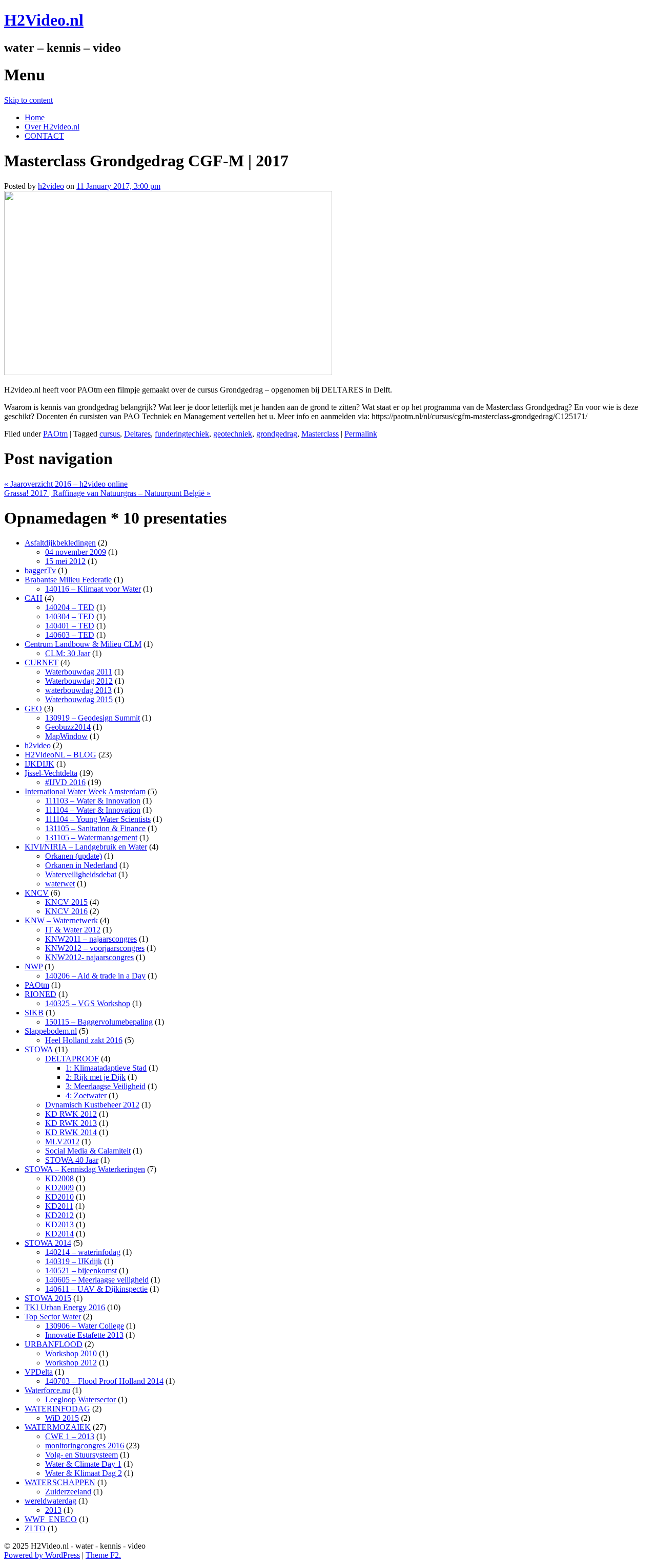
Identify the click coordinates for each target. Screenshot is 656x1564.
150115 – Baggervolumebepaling (99, 1021)
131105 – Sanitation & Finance (95, 828)
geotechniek (232, 433)
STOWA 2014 (48, 1243)
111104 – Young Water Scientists (98, 819)
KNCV (37, 892)
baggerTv (40, 570)
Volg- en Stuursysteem (81, 1454)
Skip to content (28, 100)
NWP (34, 966)
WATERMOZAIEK (58, 1427)
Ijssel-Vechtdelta (51, 773)
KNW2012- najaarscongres (89, 957)
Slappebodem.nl (51, 1031)
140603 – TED (69, 635)
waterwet (60, 883)
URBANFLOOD (54, 1344)
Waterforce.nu (47, 1390)
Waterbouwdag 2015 (79, 699)
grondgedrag (276, 433)
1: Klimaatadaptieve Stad (106, 1067)
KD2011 (59, 1206)
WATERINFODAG (57, 1408)
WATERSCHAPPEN (60, 1482)
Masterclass (320, 433)
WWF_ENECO (51, 1519)
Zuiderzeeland (68, 1491)
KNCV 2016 (66, 911)
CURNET (41, 662)
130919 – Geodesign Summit (92, 717)
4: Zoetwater (86, 1095)
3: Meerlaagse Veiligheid (106, 1086)
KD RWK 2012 (71, 1114)
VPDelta (39, 1371)
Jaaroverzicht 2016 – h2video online (66, 484)
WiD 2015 (62, 1418)
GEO (33, 708)
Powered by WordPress (42, 1555)
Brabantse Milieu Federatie (68, 579)
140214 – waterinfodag (82, 1252)
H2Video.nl (44, 20)
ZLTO (35, 1528)
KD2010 (59, 1196)
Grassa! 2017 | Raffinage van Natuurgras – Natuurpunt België (107, 493)
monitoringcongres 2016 (84, 1445)
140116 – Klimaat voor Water (93, 588)
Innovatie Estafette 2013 (84, 1335)
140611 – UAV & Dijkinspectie (96, 1289)
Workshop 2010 (71, 1353)
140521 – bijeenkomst (81, 1270)
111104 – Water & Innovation (92, 810)
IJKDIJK (39, 763)
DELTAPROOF (72, 1058)
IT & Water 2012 (72, 929)
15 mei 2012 (65, 561)
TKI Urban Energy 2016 (65, 1307)
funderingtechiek (182, 433)
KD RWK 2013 (71, 1123)
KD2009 (59, 1187)
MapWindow (66, 736)
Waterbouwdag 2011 (78, 671)
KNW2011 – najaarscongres (91, 939)
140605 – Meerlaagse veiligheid (97, 1279)
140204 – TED (69, 607)
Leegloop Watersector (80, 1399)
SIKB (34, 1012)
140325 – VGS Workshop (87, 1003)
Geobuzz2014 (68, 727)
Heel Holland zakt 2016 (83, 1040)
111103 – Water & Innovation (92, 800)
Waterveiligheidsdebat (80, 874)
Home (35, 117)
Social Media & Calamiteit (88, 1150)
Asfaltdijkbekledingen (60, 542)
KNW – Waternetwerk (61, 920)
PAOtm (55, 433)
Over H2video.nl (52, 126)
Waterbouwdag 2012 (79, 681)
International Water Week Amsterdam (85, 791)
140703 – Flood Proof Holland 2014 (104, 1381)
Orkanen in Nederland (81, 865)
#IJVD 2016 (65, 782)
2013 (53, 1510)
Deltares (137, 433)
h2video (51, 186)
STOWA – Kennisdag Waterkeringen (85, 1169)
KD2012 (59, 1215)
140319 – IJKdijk (73, 1261)
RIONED (40, 994)
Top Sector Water (53, 1316)
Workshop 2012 (71, 1362)
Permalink (360, 433)
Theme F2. (103, 1555)
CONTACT (44, 136)
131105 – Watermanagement (91, 837)
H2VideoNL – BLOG (60, 754)
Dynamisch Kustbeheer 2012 (92, 1104)
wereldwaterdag (50, 1500)
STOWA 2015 (48, 1298)
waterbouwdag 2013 (78, 690)
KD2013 (59, 1224)
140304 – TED (69, 616)
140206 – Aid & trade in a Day (95, 975)
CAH (34, 598)
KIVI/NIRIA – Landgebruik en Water (86, 846)
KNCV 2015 (66, 902)
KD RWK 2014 (71, 1132)
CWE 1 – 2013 (69, 1436)
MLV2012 (62, 1141)
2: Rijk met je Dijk (96, 1077)
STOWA (39, 1049)
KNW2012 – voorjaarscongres (95, 948)
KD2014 (59, 1233)
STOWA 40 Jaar (71, 1160)
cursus (109, 433)
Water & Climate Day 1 (83, 1464)
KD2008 (59, 1178)
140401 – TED (69, 625)
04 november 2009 (75, 552)
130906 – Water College (84, 1325)
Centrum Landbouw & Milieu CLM (83, 644)
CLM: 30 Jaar (67, 653)
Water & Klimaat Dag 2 (83, 1473)
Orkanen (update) (73, 856)
